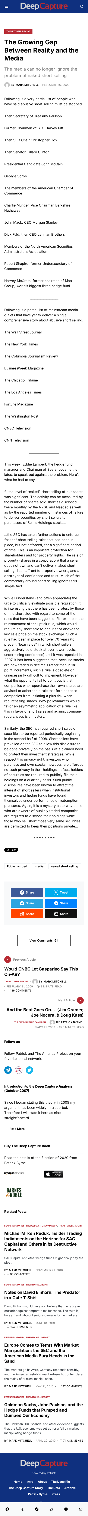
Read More (17, 1128)
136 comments (21, 990)
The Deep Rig (60, 1481)
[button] (6, 6)
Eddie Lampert (17, 866)
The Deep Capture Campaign (30, 1022)
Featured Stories (14, 1225)
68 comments (20, 1274)
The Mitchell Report (18, 31)
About (42, 1481)
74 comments (73, 1440)
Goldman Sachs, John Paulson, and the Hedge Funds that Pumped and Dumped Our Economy (43, 1410)
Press (56, 1494)
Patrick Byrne (37, 1494)
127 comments (71, 1386)
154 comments (21, 1327)
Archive (70, 1488)
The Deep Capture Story (25, 1488)
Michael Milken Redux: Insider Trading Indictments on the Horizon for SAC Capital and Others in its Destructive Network (43, 1241)
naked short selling (64, 866)
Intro (30, 1481)
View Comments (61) (44, 940)
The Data (53, 1488)
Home (18, 1481)
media (39, 866)
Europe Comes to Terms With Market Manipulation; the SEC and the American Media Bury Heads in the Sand (41, 1353)
